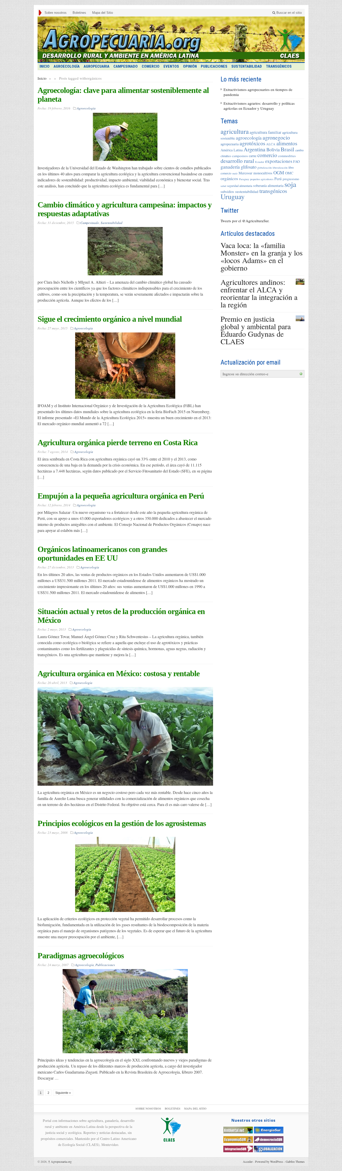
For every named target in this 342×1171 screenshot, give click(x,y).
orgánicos (229, 178)
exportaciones (278, 161)
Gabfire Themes (295, 1161)
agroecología (249, 137)
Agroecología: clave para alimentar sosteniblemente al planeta (123, 94)
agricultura (235, 131)
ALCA (270, 144)
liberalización (280, 167)
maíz (235, 173)
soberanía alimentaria (268, 185)
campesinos (240, 156)
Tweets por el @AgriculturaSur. (245, 220)
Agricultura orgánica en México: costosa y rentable (119, 673)
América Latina (232, 150)
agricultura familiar (265, 132)
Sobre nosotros (56, 13)
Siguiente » (63, 1093)
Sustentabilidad (246, 66)
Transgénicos (279, 66)
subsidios (227, 191)
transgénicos (273, 190)
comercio (267, 155)
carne (252, 155)
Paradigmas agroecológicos (81, 955)
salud (223, 186)
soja (290, 184)
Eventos (171, 66)
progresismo (291, 179)
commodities (287, 156)
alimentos (286, 143)
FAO (296, 161)
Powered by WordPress (269, 1161)
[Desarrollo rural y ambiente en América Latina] (171, 39)
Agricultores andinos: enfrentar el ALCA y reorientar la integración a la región (259, 293)
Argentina (254, 149)
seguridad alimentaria (239, 186)
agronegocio (276, 137)
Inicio (42, 78)
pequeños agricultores (261, 179)
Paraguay (244, 179)
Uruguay (233, 196)
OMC (289, 173)
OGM (278, 172)
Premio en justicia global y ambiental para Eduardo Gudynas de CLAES (256, 330)
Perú (278, 178)
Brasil (287, 149)
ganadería (230, 167)
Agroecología (67, 66)
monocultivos (262, 173)
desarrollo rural (237, 160)
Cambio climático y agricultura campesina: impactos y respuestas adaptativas (125, 209)
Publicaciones (214, 66)
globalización (264, 167)
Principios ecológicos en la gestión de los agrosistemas (122, 823)
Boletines (79, 13)
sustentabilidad (246, 191)
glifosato (248, 167)
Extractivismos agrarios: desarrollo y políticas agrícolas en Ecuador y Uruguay (259, 106)
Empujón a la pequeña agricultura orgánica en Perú (121, 495)
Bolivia (273, 149)
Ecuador (259, 162)
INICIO (45, 66)
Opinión (190, 66)
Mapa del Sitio (102, 13)
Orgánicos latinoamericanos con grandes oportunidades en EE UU (102, 553)
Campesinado (125, 66)
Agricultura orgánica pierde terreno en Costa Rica (118, 442)
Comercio (150, 66)
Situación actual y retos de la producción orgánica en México (121, 616)
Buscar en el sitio (288, 13)
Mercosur (245, 173)
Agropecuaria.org (60, 1161)
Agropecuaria (96, 66)
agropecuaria (230, 144)
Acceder (248, 1161)
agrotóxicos (252, 143)
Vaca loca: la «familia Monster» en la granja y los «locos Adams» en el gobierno (262, 256)
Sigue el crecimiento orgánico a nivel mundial (110, 318)
